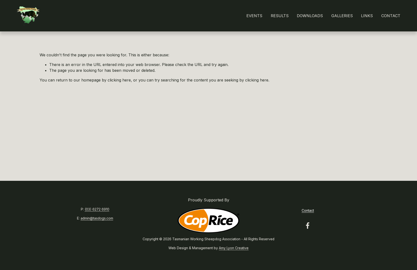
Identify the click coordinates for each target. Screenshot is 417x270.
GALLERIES (342, 15)
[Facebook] (307, 225)
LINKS (367, 15)
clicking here (119, 80)
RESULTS (280, 15)
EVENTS (254, 15)
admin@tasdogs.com (97, 218)
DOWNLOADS (310, 15)
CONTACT (390, 15)
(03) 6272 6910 (97, 209)
